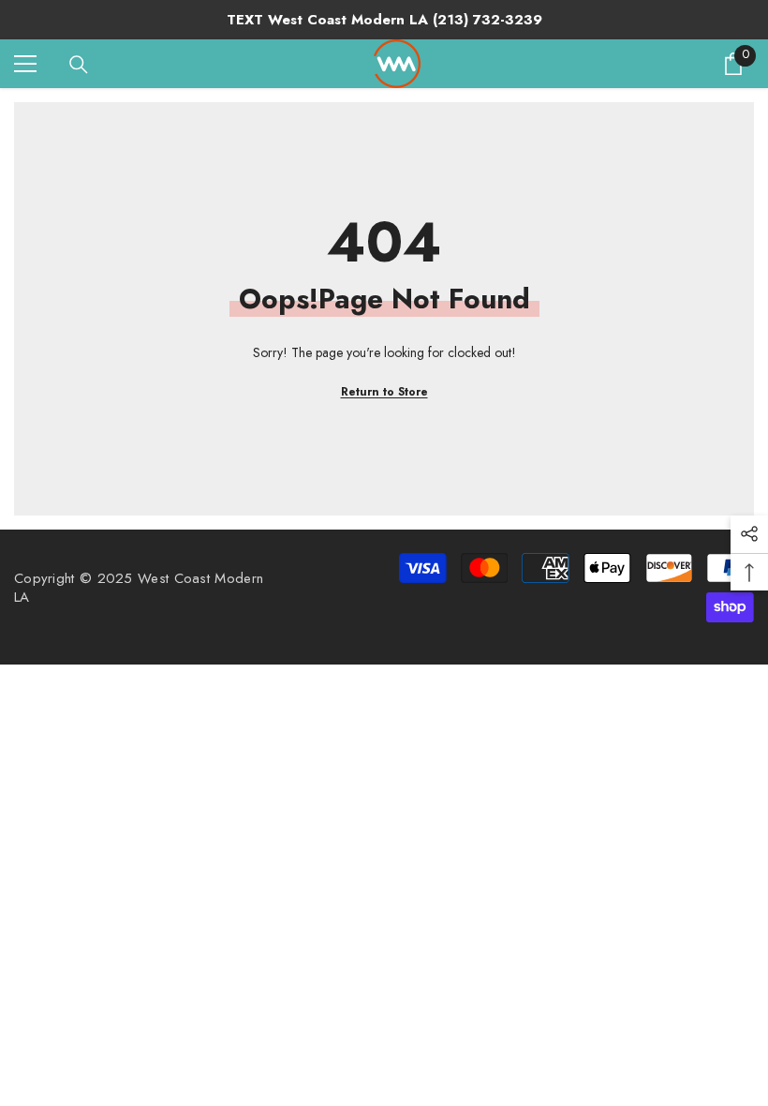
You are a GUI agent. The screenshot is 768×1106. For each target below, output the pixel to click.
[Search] (78, 64)
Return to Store (384, 391)
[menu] (25, 63)
